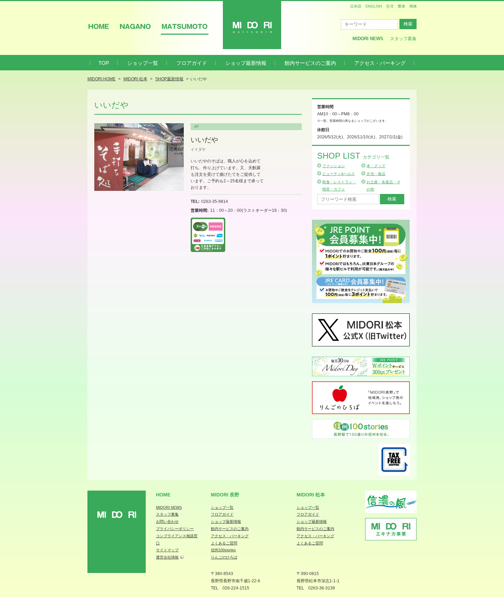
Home (163, 494)
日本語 (355, 6)
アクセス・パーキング (380, 63)
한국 (390, 6)
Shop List (353, 155)
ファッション (333, 166)
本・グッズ (376, 166)
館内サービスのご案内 (310, 63)
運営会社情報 (167, 557)
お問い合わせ (167, 521)
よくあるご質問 (224, 543)
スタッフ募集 (403, 38)
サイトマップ (167, 550)
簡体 (413, 6)
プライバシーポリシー (175, 529)
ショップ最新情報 (245, 63)
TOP (103, 63)
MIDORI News (367, 38)
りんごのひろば (224, 557)
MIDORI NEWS (169, 507)
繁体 (401, 6)
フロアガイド (191, 63)
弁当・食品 (376, 174)
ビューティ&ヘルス (338, 174)
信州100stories (223, 550)
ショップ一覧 (142, 63)
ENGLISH (373, 6)
